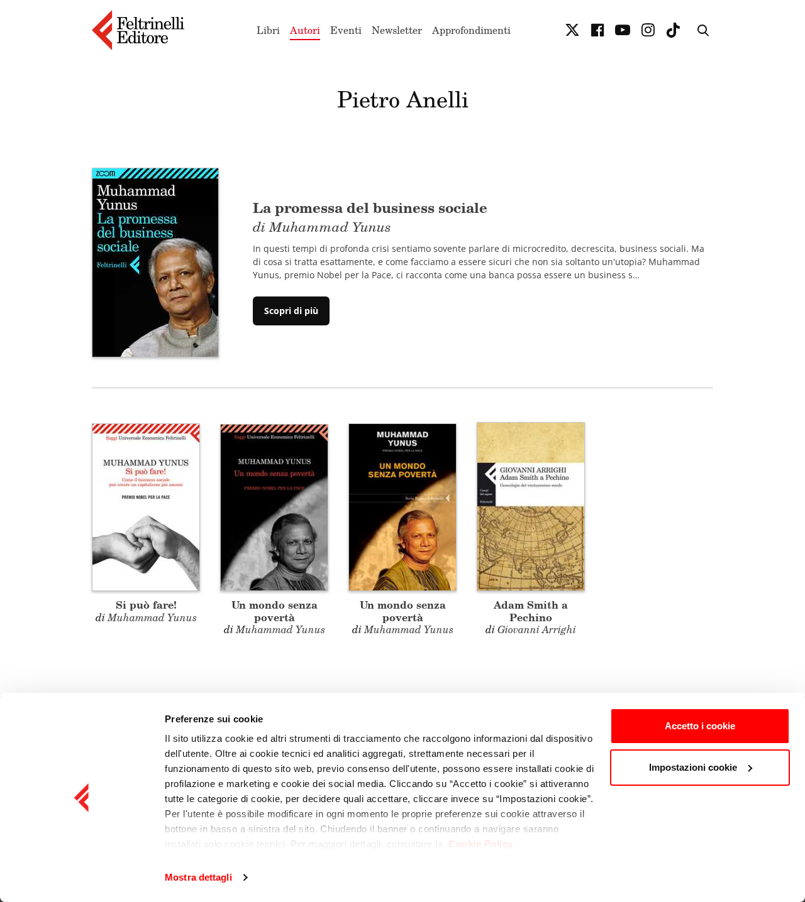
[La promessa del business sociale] (155, 261)
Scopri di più (291, 311)
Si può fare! (146, 604)
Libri (268, 30)
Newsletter (397, 30)
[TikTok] (673, 30)
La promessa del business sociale (370, 215)
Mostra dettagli (198, 877)
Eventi (346, 30)
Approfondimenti (471, 30)
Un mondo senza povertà (274, 610)
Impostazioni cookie (693, 767)
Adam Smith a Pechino (531, 610)
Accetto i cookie (700, 725)
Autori (305, 30)
